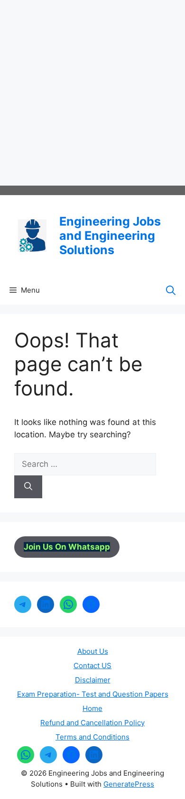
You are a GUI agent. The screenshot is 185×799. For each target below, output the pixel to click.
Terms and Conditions (93, 736)
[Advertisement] (92, 93)
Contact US (92, 665)
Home (92, 708)
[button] (171, 290)
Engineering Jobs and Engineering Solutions (110, 235)
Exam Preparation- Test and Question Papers (92, 694)
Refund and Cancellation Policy (92, 722)
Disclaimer (93, 679)
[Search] (28, 486)
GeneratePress (128, 784)
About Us (92, 651)
